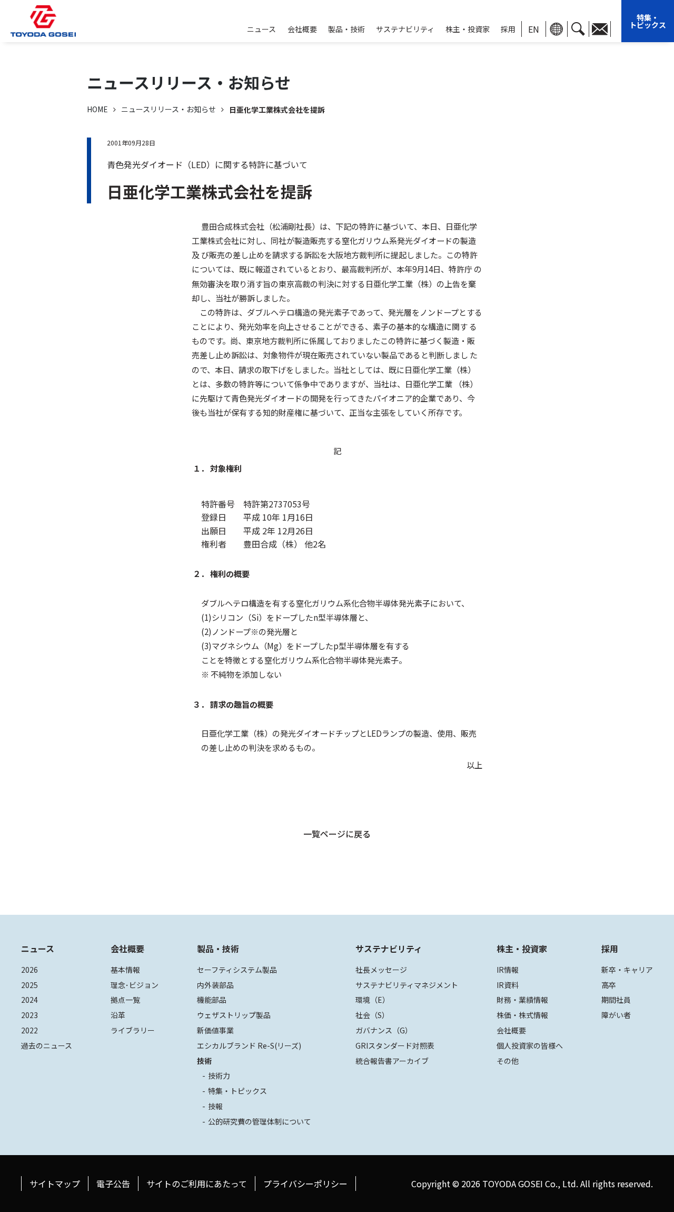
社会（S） (372, 1015)
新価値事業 (215, 1030)
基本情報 (125, 969)
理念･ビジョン (134, 985)
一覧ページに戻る (337, 833)
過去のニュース (46, 1045)
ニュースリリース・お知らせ (168, 109)
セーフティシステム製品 (237, 969)
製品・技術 (218, 948)
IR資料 (508, 985)
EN (533, 29)
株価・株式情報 (522, 1015)
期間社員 (616, 999)
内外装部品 (215, 985)
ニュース (37, 948)
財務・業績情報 (522, 999)
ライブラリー (133, 1030)
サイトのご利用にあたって (196, 1183)
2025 (29, 985)
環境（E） (372, 999)
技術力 (219, 1075)
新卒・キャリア (627, 969)
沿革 (118, 1015)
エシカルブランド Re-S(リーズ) (249, 1045)
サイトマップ (54, 1183)
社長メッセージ (381, 969)
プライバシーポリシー (305, 1183)
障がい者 (616, 1015)
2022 (29, 1030)
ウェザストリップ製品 (234, 1015)
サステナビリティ (405, 29)
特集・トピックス (647, 21)
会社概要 (302, 29)
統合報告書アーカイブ (392, 1060)
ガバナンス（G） (383, 1030)
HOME (97, 109)
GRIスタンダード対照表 (394, 1045)
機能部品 (211, 999)
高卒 (608, 985)
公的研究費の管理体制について (259, 1121)
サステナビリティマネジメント (406, 985)
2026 (29, 969)
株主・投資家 (467, 29)
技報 (215, 1106)
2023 (29, 1015)
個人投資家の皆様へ (530, 1045)
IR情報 (508, 969)
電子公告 (113, 1183)
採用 (508, 29)
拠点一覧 (125, 999)
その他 (508, 1060)
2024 (29, 999)
